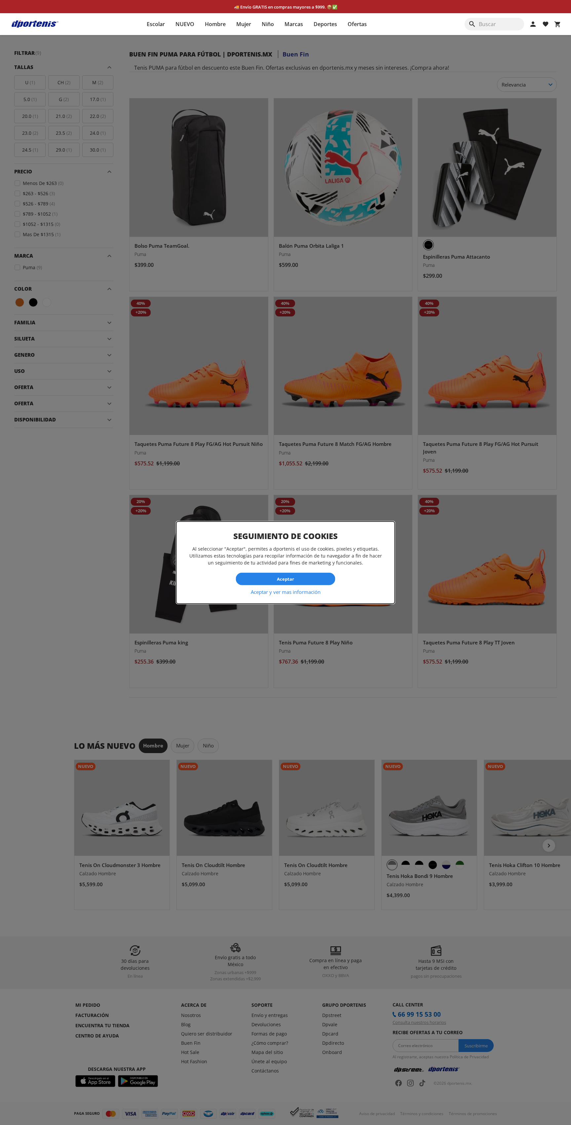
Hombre (215, 24)
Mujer (243, 24)
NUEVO (184, 24)
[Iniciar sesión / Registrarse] (533, 24)
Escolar (156, 24)
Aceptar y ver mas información (286, 592)
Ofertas (357, 24)
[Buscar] (472, 24)
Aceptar (285, 579)
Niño (268, 24)
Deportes (325, 24)
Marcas (294, 24)
